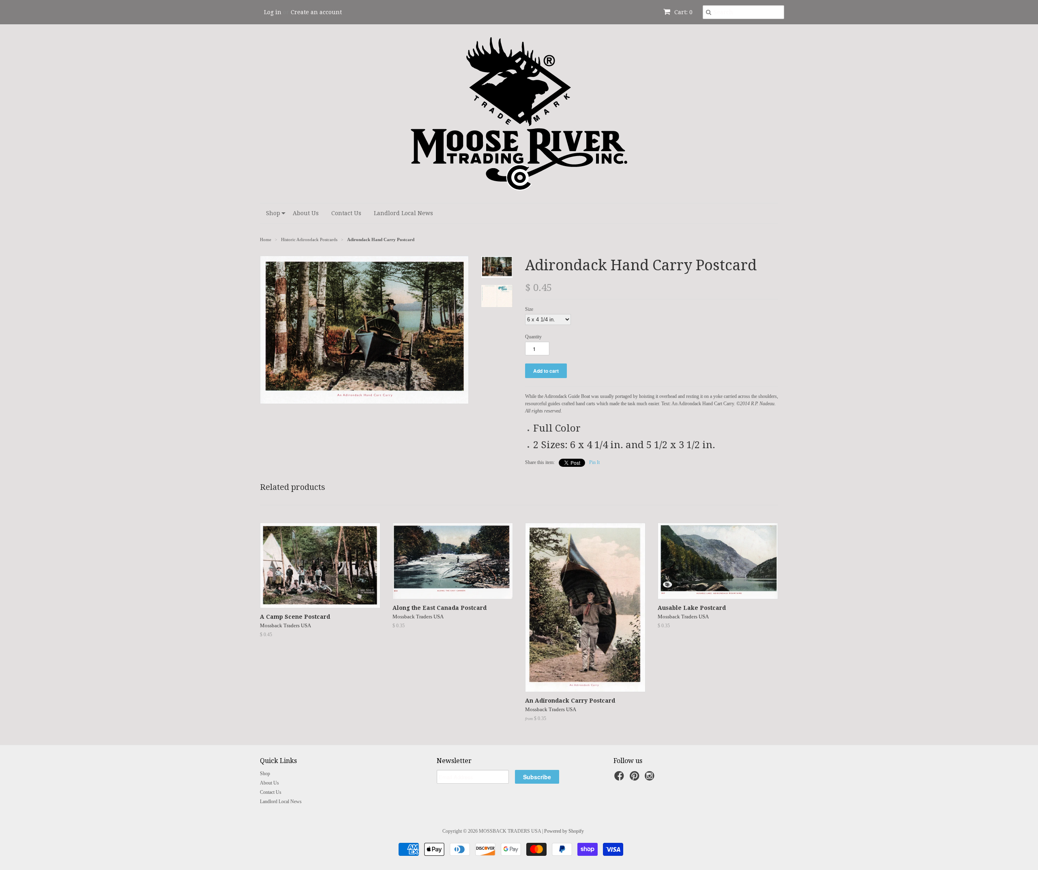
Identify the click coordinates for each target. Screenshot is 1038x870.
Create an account (316, 12)
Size (529, 309)
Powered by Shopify (564, 831)
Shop (273, 213)
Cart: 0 (683, 12)
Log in (272, 12)
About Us (306, 213)
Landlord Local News (403, 213)
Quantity (533, 337)
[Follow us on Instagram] (651, 778)
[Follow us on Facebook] (620, 778)
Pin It (594, 462)
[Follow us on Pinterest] (636, 778)
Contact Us (346, 213)
